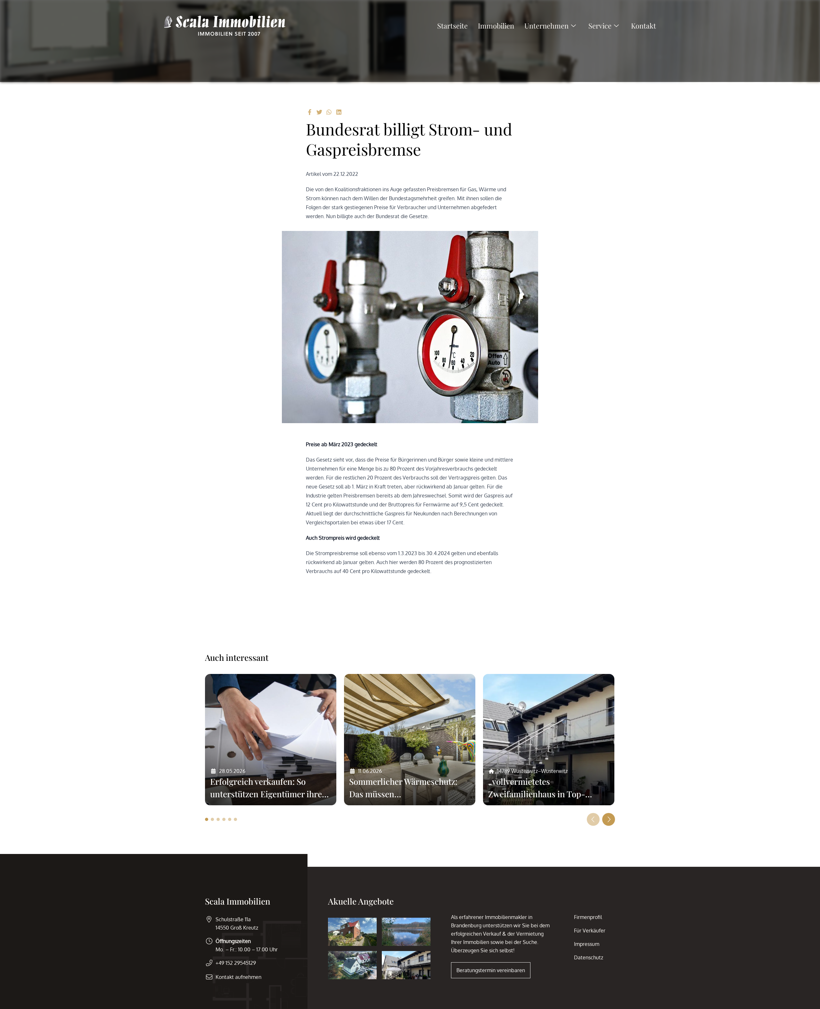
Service (599, 25)
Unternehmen (546, 25)
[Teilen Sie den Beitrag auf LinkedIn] (339, 112)
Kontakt (643, 25)
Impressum (586, 944)
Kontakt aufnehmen (238, 977)
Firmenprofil (588, 917)
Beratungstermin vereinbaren (490, 970)
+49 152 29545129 (236, 963)
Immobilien (496, 25)
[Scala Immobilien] (224, 25)
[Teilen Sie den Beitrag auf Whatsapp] (329, 112)
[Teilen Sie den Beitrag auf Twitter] (319, 112)
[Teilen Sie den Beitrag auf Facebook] (309, 112)
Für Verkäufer (589, 930)
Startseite (452, 25)
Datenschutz (588, 957)
